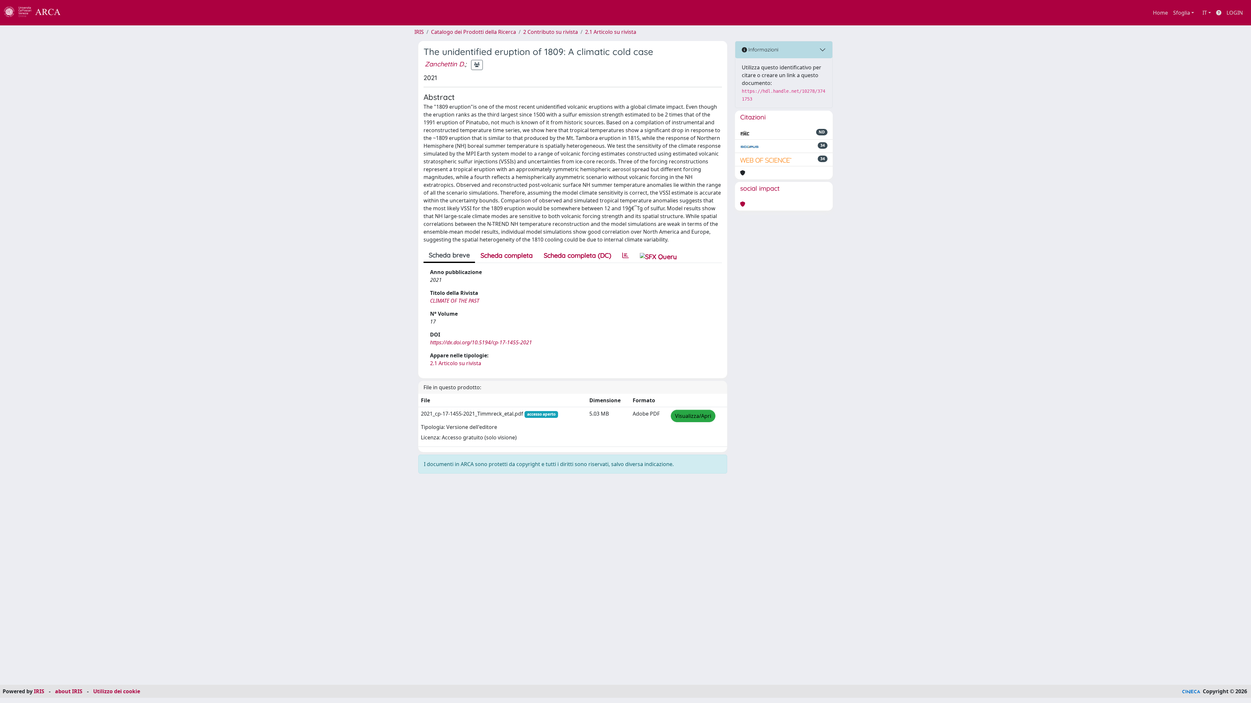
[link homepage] (36, 12)
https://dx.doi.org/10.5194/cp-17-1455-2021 (481, 342)
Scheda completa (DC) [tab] (577, 255)
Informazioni (762, 49)
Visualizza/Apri (693, 416)
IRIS (419, 31)
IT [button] (1204, 12)
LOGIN (1235, 12)
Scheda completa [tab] (507, 255)
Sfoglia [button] (1181, 12)
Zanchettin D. (445, 64)
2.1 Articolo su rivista (610, 31)
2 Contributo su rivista (550, 31)
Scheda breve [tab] (449, 255)
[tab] (625, 255)
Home (1160, 12)
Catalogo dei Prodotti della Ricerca (473, 31)
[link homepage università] (78, 12)
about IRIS (68, 691)
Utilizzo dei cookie (116, 691)
